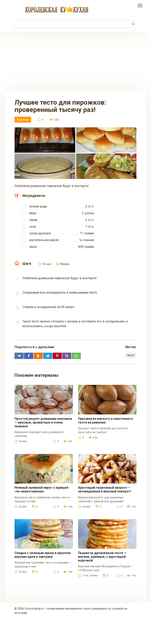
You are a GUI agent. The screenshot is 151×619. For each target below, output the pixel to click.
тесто (130, 355)
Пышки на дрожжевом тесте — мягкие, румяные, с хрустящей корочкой (102, 556)
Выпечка (23, 119)
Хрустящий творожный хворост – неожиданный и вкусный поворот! (104, 489)
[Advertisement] (75, 61)
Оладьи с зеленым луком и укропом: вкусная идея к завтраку (43, 555)
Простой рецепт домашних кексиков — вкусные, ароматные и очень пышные (43, 422)
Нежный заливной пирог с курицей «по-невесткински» (41, 489)
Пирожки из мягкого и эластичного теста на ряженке (105, 420)
